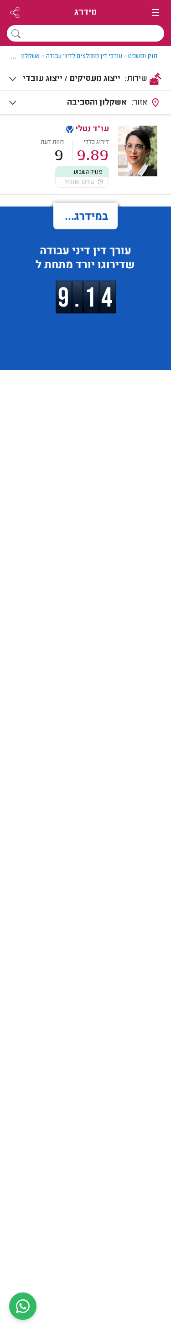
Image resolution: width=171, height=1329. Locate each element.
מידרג (85, 12)
